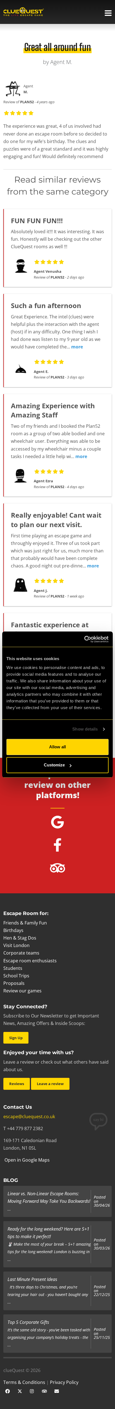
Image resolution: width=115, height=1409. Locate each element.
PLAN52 (27, 101)
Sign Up (16, 1037)
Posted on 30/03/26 (102, 1244)
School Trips (16, 976)
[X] (20, 1390)
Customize (54, 765)
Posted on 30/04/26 (102, 1201)
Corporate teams (21, 953)
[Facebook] (7, 1390)
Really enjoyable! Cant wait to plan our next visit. (56, 519)
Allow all (57, 746)
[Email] (56, 1390)
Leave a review (50, 1083)
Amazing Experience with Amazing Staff (53, 410)
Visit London (16, 945)
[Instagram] (32, 1390)
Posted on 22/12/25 (102, 1291)
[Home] (23, 12)
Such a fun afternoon (46, 305)
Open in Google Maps (26, 1160)
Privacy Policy (64, 1382)
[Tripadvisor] (44, 1390)
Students (12, 968)
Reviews (16, 1083)
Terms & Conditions (24, 1382)
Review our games (22, 991)
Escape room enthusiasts (30, 961)
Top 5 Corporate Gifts (28, 1322)
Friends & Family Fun (25, 923)
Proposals (14, 983)
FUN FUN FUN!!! (37, 220)
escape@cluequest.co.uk (29, 1116)
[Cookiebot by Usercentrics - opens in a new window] (84, 639)
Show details (85, 729)
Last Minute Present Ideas (32, 1279)
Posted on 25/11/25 (102, 1333)
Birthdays (13, 930)
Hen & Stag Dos (19, 938)
